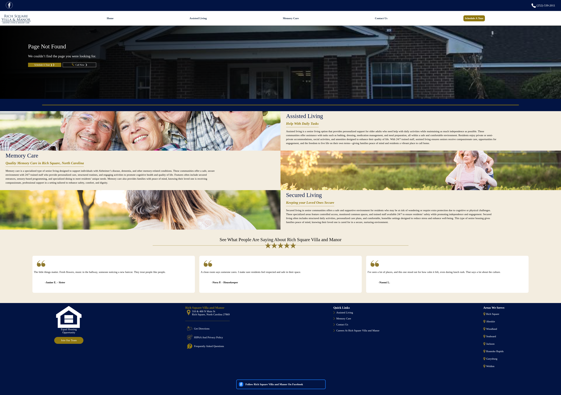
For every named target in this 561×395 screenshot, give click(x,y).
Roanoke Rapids (495, 351)
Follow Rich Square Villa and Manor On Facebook (274, 384)
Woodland (491, 328)
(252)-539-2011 (546, 5)
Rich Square (492, 314)
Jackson (490, 343)
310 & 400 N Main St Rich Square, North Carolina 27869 (211, 313)
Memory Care (291, 18)
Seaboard (491, 336)
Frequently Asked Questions (209, 346)
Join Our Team (69, 340)
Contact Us (381, 18)
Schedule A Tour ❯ (43, 65)
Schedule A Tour (474, 18)
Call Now (80, 65)
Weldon (490, 366)
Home (110, 18)
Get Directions (201, 328)
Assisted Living (198, 18)
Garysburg (491, 358)
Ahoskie (490, 321)
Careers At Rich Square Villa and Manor (357, 330)
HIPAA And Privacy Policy (208, 337)
